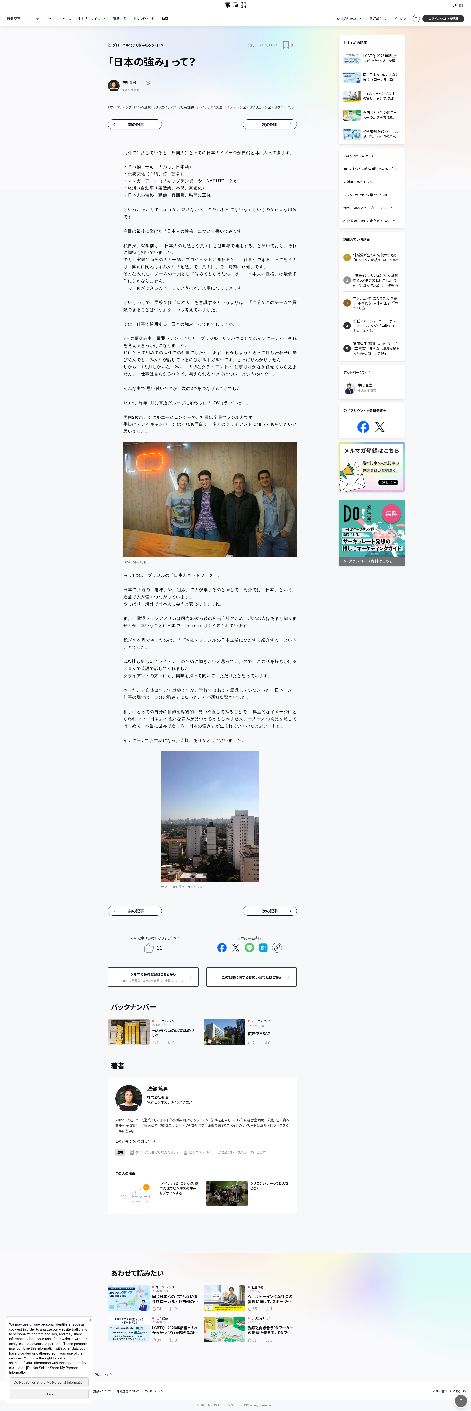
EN (461, 5)
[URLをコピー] (277, 948)
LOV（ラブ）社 (226, 402)
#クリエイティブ (164, 107)
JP (455, 5)
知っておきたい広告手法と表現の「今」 (370, 168)
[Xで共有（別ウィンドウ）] (236, 948)
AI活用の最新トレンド (359, 181)
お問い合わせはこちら (447, 1391)
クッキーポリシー (155, 1391)
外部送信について (128, 1391)
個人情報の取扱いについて (94, 1391)
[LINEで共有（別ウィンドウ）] (249, 948)
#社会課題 (186, 107)
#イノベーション (236, 107)
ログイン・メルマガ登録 (443, 18)
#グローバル (284, 107)
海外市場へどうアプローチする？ (367, 207)
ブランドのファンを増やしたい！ (365, 194)
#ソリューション (261, 107)
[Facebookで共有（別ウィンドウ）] (222, 948)
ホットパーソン (354, 372)
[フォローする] (148, 83)
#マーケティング (119, 107)
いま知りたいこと (356, 155)
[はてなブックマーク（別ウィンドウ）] (263, 948)
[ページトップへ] (461, 1401)
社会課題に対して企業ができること (369, 220)
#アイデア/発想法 (209, 107)
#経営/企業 (142, 107)
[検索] (416, 18)
